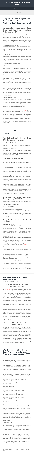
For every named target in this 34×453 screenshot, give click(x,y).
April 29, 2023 (5, 281)
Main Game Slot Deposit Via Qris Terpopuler (15, 132)
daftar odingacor (21, 34)
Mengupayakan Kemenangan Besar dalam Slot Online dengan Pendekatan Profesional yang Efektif (17, 21)
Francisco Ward (12, 281)
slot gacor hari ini (8, 289)
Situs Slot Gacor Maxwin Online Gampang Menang (15, 278)
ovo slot (13, 144)
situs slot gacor (24, 358)
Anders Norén (26, 449)
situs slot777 (19, 170)
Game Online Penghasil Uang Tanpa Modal (17, 3)
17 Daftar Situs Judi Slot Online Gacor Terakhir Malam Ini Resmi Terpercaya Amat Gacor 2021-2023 (16, 352)
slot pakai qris (24, 244)
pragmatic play (23, 110)
